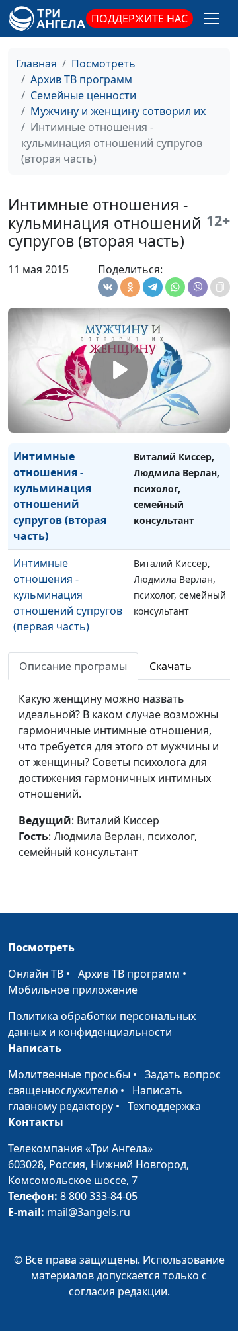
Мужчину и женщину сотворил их (118, 111)
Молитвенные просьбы (69, 1074)
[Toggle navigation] (211, 18)
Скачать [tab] (170, 666)
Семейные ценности (83, 95)
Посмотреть (103, 63)
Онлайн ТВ (35, 973)
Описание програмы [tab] (73, 666)
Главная (36, 63)
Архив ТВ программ (81, 79)
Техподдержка (164, 1106)
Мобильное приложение (73, 989)
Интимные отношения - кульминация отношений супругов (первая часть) (67, 595)
